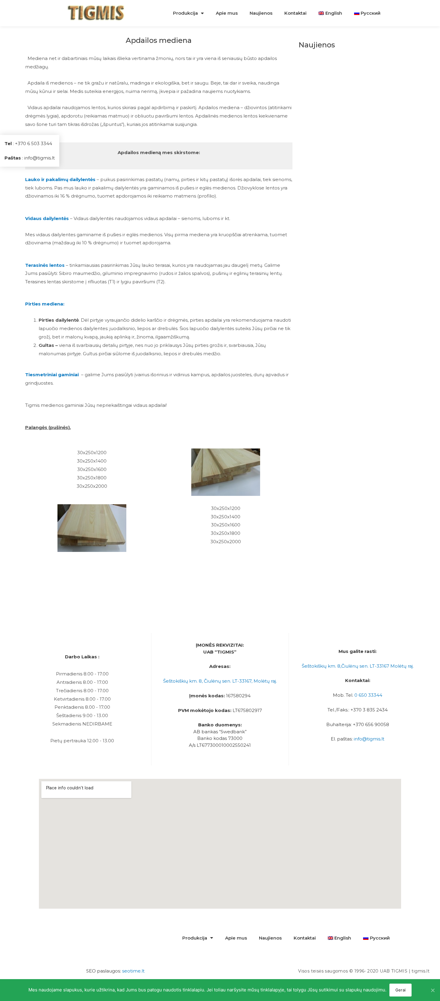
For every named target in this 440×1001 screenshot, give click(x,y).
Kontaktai (295, 13)
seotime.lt (133, 971)
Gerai (400, 990)
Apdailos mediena (159, 40)
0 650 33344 (368, 695)
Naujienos (261, 13)
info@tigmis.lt (369, 739)
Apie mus (227, 13)
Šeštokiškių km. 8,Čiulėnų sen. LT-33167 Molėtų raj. (358, 666)
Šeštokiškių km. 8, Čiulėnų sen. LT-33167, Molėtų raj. (220, 681)
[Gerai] (433, 990)
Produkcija (185, 13)
